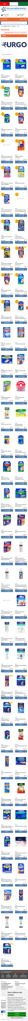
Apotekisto (3, 1019)
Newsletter (4, 995)
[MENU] (25, 19)
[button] (7, 54)
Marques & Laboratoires (20, 987)
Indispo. (21, 322)
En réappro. (21, 295)
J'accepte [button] (17, 1013)
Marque (13, 26)
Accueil (4, 19)
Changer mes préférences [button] (17, 1017)
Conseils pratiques (19, 986)
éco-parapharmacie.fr (5, 26)
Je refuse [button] (17, 1015)
